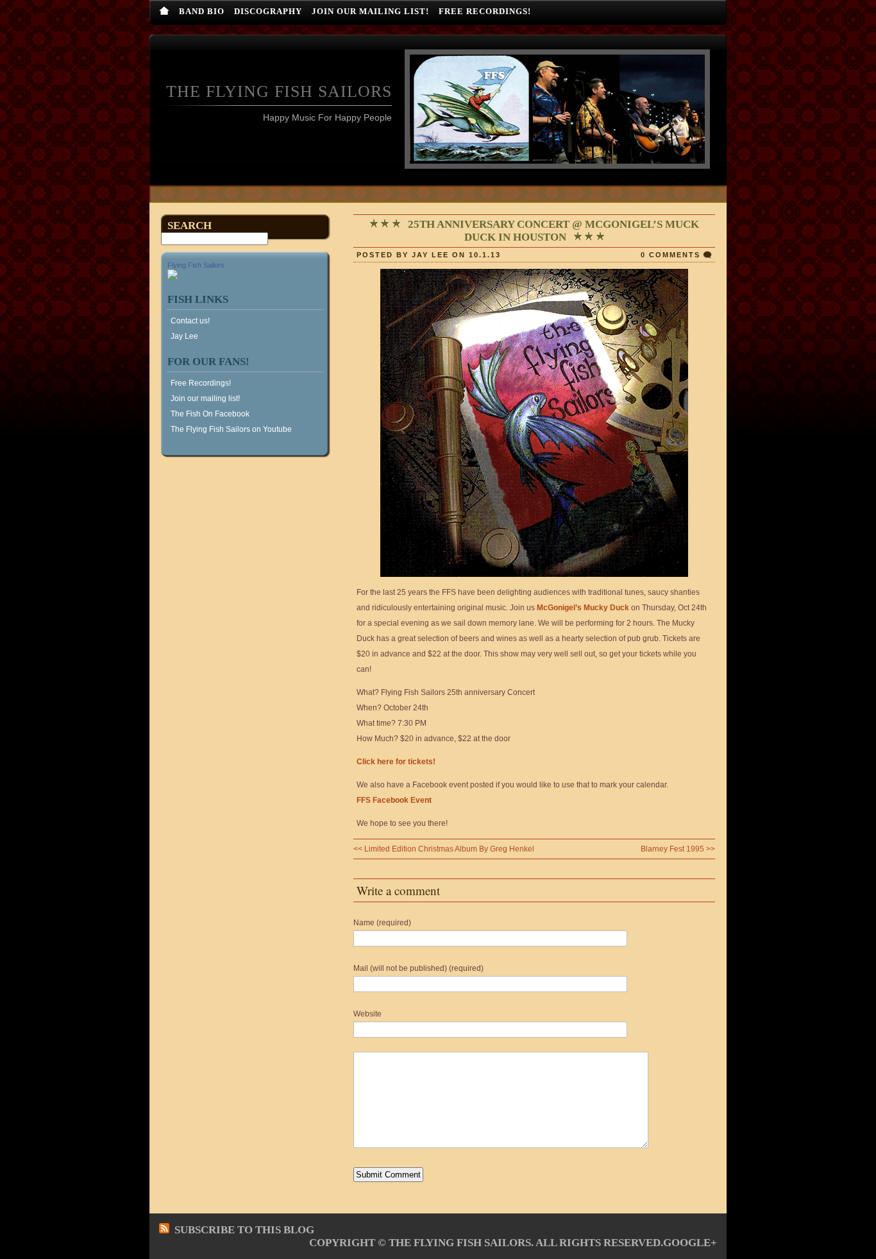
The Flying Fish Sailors (279, 91)
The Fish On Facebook (210, 413)
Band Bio (201, 11)
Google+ (690, 1243)
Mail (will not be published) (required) (418, 968)
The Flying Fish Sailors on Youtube (231, 429)
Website (367, 1013)
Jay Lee (184, 336)
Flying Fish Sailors (195, 265)
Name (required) (382, 922)
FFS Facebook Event (394, 800)
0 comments (670, 255)
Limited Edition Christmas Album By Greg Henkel (449, 848)
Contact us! (190, 320)
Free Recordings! (485, 11)
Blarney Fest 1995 (672, 848)
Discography (268, 11)
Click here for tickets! (396, 761)
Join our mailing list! (370, 11)
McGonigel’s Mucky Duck (583, 607)
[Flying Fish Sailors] (172, 277)
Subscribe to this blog (244, 1230)
